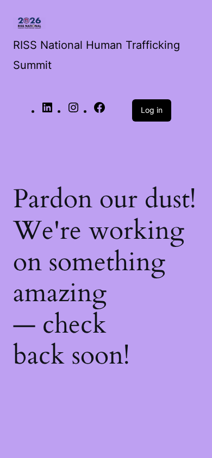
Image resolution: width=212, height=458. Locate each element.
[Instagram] (73, 110)
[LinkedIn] (47, 110)
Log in (152, 109)
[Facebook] (99, 110)
